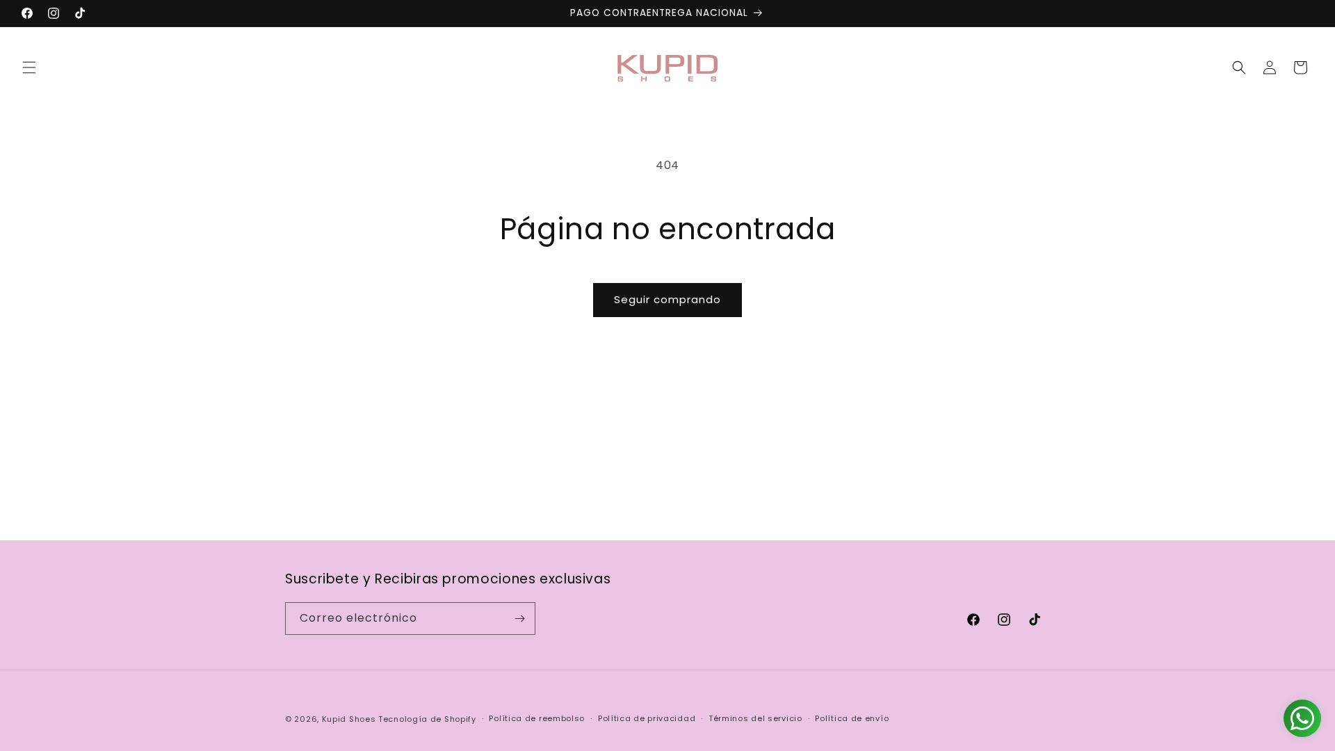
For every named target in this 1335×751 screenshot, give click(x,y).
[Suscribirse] (519, 618)
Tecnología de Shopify (427, 719)
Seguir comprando (667, 299)
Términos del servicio (755, 718)
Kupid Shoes (349, 719)
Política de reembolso (537, 718)
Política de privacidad (646, 718)
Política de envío (852, 718)
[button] (29, 67)
